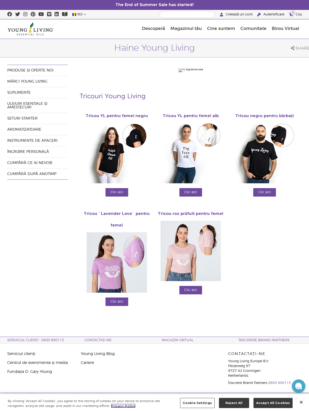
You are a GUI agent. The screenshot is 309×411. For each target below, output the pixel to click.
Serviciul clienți (21, 354)
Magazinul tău (186, 29)
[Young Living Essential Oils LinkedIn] (57, 14)
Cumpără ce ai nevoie (30, 163)
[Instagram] (25, 14)
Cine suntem (221, 29)
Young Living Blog (98, 354)
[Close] (301, 402)
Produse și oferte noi (30, 70)
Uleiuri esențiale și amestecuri (27, 105)
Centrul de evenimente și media (37, 363)
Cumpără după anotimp (31, 174)
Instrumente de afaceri (32, 140)
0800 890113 (279, 383)
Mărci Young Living (27, 81)
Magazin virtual (177, 340)
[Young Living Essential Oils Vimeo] (49, 14)
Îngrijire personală (28, 152)
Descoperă (153, 29)
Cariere (87, 363)
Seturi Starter (22, 118)
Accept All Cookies (273, 403)
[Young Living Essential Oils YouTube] (41, 14)
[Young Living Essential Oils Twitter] (17, 14)
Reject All (233, 403)
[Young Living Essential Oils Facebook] (9, 14)
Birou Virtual (285, 29)
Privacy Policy (123, 406)
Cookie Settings (197, 403)
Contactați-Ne (98, 340)
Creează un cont (239, 14)
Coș (297, 14)
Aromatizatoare (24, 129)
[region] (154, 402)
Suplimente (19, 92)
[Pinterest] (33, 14)
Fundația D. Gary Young (29, 372)
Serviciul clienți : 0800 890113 (35, 340)
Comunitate (253, 29)
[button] (298, 386)
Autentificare (273, 14)
